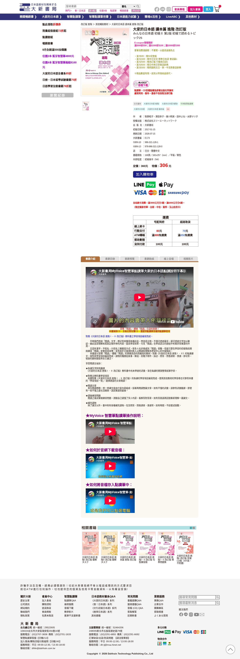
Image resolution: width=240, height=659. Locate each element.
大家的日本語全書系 (57, 73)
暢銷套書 (47, 43)
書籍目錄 (110, 258)
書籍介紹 (90, 258)
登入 (208, 9)
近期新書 (132, 615)
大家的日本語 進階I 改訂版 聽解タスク (90, 559)
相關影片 (188, 258)
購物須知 (46, 604)
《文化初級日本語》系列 (104, 608)
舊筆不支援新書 (72, 615)
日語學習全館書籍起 (57, 86)
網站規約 (25, 608)
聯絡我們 (25, 611)
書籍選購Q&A (134, 600)
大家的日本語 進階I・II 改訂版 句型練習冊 (147, 559)
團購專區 (158, 608)
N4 (168, 109)
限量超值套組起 (54, 30)
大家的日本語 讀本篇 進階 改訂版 (127, 24)
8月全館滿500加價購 (54, 49)
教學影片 (68, 611)
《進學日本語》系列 (101, 611)
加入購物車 (144, 174)
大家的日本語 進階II (170, 104)
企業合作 (158, 604)
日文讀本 (137, 104)
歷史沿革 (25, 600)
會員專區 (179, 9)
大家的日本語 (139, 109)
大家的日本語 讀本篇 (155, 109)
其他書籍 (96, 615)
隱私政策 (25, 615)
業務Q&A (158, 600)
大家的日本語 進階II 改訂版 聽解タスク (109, 559)
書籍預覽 (130, 258)
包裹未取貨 (47, 615)
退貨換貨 (46, 608)
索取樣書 (158, 611)
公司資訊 (25, 604)
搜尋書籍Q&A (134, 604)
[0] (217, 11)
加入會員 (195, 9)
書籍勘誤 (149, 258)
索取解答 (132, 611)
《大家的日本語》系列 (102, 600)
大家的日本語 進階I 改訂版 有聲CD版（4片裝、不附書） (184, 559)
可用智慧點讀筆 (187, 104)
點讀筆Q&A (70, 600)
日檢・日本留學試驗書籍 (59, 79)
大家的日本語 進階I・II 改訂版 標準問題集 (166, 559)
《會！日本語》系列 (101, 604)
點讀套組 (47, 37)
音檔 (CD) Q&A (135, 608)
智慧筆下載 (141, 84)
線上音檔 (169, 258)
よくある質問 (161, 615)
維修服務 (68, 604)
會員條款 (46, 611)
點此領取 (51, 24)
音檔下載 (68, 608)
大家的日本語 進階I (151, 104)
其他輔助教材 (102, 24)
